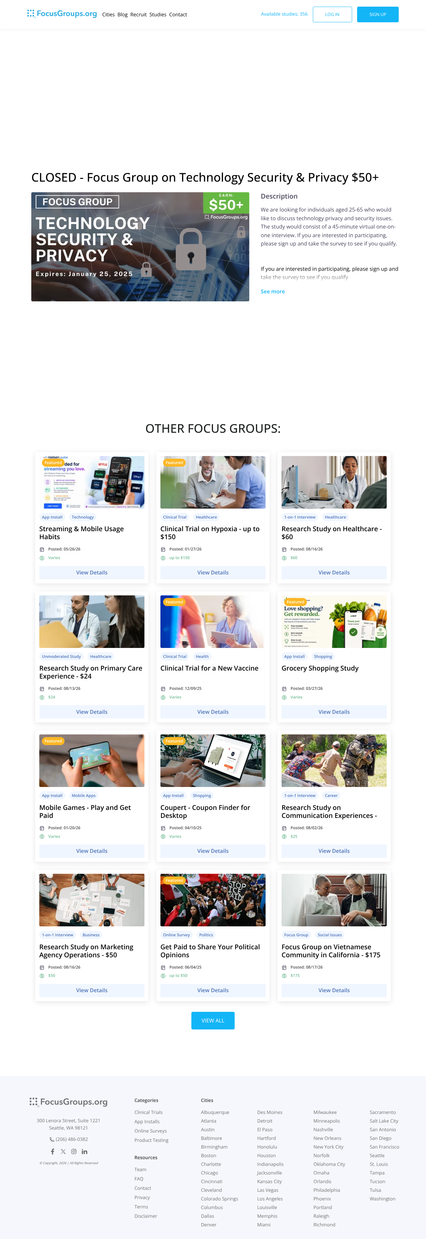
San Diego (380, 1138)
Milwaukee (325, 1112)
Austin (208, 1130)
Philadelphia (327, 1190)
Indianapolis (270, 1164)
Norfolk (322, 1156)
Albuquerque (215, 1112)
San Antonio (383, 1130)
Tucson (377, 1181)
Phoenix (322, 1199)
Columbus (212, 1207)
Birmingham (214, 1147)
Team (140, 1169)
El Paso (265, 1130)
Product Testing (151, 1140)
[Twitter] (63, 1151)
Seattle (377, 1156)
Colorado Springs (219, 1199)
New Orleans (327, 1138)
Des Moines (270, 1112)
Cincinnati (212, 1181)
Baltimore (211, 1138)
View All (213, 1020)
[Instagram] (74, 1151)
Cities (108, 14)
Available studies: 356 (284, 14)
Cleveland (211, 1190)
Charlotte (211, 1164)
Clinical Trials (148, 1112)
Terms (141, 1207)
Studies (157, 14)
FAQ (138, 1179)
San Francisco (384, 1147)
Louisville (267, 1207)
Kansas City (269, 1181)
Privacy (142, 1197)
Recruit (138, 14)
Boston (208, 1156)
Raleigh (321, 1216)
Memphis (267, 1216)
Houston (266, 1156)
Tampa (377, 1173)
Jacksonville (269, 1173)
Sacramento (383, 1112)
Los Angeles (270, 1199)
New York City (328, 1147)
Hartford (266, 1138)
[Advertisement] (213, 82)
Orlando (322, 1181)
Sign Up (377, 14)
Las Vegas (268, 1190)
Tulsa (375, 1190)
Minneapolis (327, 1121)
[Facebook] (52, 1151)
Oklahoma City (329, 1164)
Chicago (209, 1173)
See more (273, 291)
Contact (178, 14)
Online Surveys (150, 1131)
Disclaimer (145, 1216)
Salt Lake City (384, 1121)
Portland (323, 1207)
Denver (209, 1225)
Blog (122, 14)
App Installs (146, 1122)
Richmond (324, 1225)
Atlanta (209, 1121)
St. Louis (379, 1164)
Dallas (207, 1216)
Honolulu (267, 1147)
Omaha (321, 1173)
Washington (383, 1199)
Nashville (323, 1130)
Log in (332, 14)
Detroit (265, 1121)
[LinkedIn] (84, 1151)
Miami (264, 1225)
